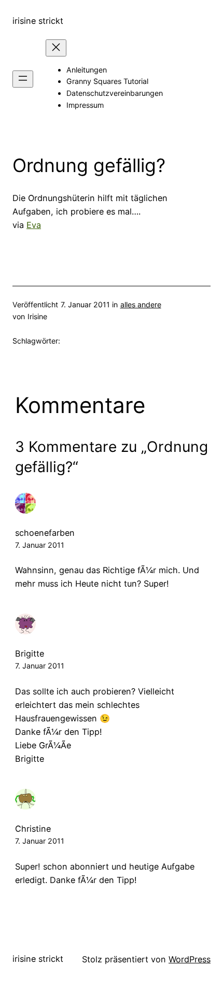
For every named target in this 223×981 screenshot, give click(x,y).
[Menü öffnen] (22, 79)
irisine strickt (37, 21)
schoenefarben (45, 533)
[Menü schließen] (56, 47)
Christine (33, 828)
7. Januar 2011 (39, 545)
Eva (33, 225)
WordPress (190, 959)
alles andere (140, 304)
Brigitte (29, 653)
